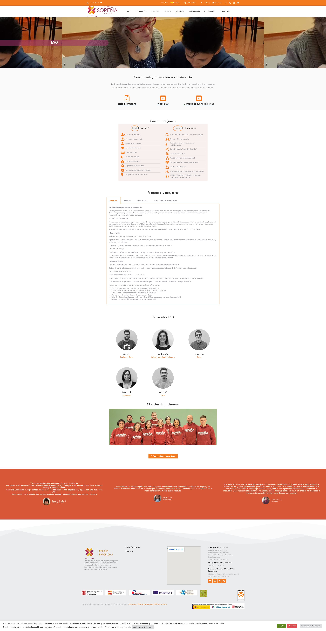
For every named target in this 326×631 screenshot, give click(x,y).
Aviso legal (133, 604)
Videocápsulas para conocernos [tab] (165, 200)
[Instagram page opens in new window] (233, 2)
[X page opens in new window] (230, 2)
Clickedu (207, 3)
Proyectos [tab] (113, 200)
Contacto (218, 3)
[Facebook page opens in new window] (226, 2)
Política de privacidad (145, 604)
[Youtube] (210, 581)
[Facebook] (224, 581)
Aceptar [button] (281, 626)
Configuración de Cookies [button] (142, 627)
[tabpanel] (163, 254)
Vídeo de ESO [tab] (142, 200)
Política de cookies (160, 604)
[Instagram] (215, 581)
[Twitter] (220, 581)
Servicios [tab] (127, 200)
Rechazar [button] (292, 626)
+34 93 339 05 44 (96, 3)
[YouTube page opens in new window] (237, 2)
